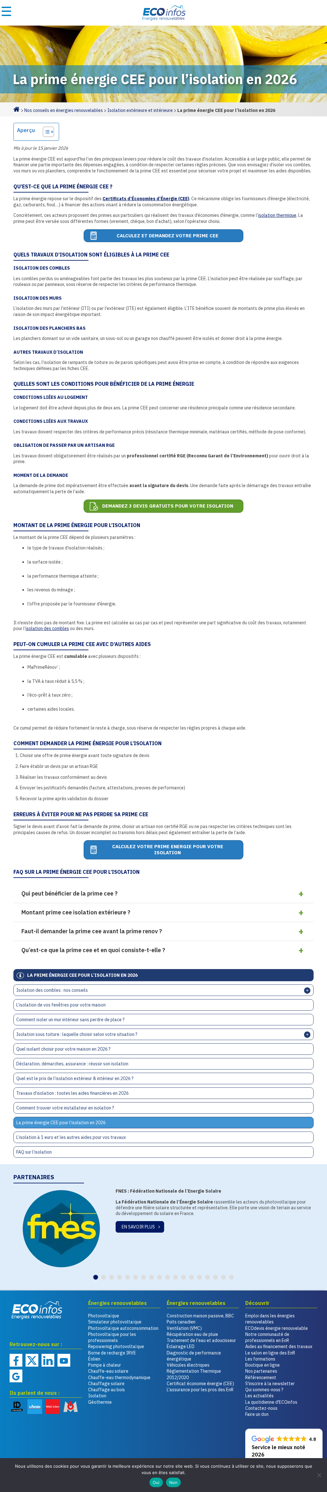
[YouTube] (63, 1360)
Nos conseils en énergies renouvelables (63, 110)
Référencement (260, 1377)
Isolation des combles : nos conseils (52, 990)
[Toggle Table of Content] (45, 131)
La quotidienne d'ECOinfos (271, 1402)
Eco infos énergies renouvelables (37, 1310)
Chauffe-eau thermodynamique (119, 1377)
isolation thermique (277, 215)
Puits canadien (181, 1322)
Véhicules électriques (188, 1365)
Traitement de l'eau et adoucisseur (201, 1340)
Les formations (260, 1359)
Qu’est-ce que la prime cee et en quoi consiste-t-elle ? (93, 950)
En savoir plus (138, 1221)
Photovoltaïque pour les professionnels (112, 1337)
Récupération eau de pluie (192, 1334)
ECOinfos (163, 13)
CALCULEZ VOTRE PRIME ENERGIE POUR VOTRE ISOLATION (167, 849)
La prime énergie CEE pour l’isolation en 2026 (61, 1122)
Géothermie (100, 1402)
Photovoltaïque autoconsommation (123, 1328)
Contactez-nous (261, 1408)
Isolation (97, 1396)
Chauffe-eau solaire (108, 1371)
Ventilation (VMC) (184, 1328)
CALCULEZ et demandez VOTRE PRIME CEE (167, 236)
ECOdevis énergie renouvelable (276, 1328)
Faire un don (257, 1414)
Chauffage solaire (106, 1383)
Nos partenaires (261, 1371)
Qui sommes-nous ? (264, 1390)
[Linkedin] (48, 1360)
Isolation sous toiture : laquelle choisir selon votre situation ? (76, 1034)
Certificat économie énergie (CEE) (200, 1383)
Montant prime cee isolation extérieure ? (75, 912)
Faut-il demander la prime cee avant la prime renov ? (91, 931)
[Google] (16, 1376)
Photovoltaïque (103, 1316)
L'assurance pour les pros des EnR (200, 1390)
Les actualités (259, 1396)
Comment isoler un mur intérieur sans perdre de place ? (70, 1019)
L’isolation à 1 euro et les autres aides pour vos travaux (71, 1137)
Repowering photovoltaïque (116, 1346)
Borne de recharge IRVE (112, 1353)
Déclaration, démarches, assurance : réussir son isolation (72, 1064)
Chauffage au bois (106, 1390)
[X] (32, 1360)
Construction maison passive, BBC (200, 1316)
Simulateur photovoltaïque (114, 1322)
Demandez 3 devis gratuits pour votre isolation (167, 506)
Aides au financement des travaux (278, 1346)
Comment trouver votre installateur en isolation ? (65, 1108)
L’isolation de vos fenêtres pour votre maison (61, 1005)
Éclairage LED (180, 1346)
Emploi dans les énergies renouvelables (270, 1319)
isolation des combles (47, 628)
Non (173, 1482)
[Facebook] (16, 1360)
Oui (156, 1482)
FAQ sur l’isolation (34, 1152)
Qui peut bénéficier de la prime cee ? (69, 893)
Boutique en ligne (262, 1365)
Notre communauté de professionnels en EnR (267, 1337)
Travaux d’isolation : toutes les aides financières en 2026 (72, 1093)
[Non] (319, 1475)
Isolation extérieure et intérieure (140, 110)
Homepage (16, 109)
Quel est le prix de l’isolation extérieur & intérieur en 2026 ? (74, 1078)
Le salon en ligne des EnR (270, 1353)
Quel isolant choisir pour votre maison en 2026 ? (63, 1049)
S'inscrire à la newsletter (270, 1383)
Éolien (94, 1359)
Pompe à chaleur (104, 1365)
